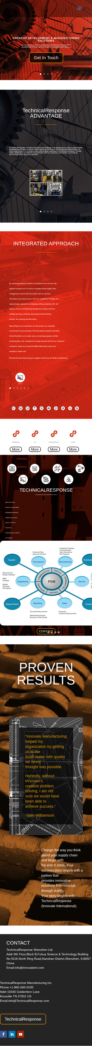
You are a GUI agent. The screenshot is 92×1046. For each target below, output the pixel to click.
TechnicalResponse (23, 1019)
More (16, 449)
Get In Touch (46, 57)
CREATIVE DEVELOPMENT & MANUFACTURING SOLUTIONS (46, 39)
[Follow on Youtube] (20, 1034)
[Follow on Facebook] (3, 1034)
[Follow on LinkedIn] (12, 1034)
